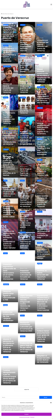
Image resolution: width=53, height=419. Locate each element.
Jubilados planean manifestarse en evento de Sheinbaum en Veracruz (9, 190)
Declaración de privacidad (24, 417)
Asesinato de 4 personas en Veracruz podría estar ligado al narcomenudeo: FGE (9, 293)
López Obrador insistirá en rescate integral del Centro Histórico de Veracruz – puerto (26, 302)
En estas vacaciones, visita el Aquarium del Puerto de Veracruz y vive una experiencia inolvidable (43, 146)
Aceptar (26, 414)
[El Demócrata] (26, 4)
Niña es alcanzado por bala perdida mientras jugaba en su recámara (43, 128)
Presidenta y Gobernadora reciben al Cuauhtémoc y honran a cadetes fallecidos (9, 54)
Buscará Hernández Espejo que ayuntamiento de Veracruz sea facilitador (43, 97)
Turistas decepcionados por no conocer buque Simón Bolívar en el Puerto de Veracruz (9, 376)
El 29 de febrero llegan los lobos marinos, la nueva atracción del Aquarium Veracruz (43, 271)
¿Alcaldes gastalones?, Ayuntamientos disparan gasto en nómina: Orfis (43, 170)
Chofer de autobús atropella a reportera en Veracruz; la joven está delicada (25, 241)
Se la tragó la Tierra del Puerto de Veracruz (25, 172)
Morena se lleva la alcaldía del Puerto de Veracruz (8, 88)
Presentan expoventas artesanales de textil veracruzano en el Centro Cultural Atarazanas (9, 271)
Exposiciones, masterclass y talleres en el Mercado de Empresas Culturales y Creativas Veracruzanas (43, 302)
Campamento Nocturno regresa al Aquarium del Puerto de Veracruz (9, 118)
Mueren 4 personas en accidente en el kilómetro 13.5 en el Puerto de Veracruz (8, 345)
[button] (51, 402)
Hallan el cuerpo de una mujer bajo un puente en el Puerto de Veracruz (26, 87)
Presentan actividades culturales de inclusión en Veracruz (25, 275)
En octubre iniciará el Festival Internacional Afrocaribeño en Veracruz (26, 201)
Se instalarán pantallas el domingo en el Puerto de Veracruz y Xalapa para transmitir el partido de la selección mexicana (9, 30)
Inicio (3, 13)
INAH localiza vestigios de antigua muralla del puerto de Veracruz (42, 201)
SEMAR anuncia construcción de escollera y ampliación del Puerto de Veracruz (43, 75)
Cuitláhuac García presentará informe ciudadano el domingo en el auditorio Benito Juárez (9, 209)
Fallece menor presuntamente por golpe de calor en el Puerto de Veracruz (43, 336)
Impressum (32, 417)
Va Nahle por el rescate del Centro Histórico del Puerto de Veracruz (42, 45)
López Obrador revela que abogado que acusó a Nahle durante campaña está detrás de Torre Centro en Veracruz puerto (26, 217)
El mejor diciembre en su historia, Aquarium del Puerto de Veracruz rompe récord (26, 137)
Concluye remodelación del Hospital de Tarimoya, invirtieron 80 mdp (43, 232)
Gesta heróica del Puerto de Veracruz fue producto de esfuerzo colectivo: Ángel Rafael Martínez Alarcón (26, 42)
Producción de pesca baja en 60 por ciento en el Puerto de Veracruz (26, 347)
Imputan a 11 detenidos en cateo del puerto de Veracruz (25, 108)
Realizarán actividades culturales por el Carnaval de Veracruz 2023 (26, 326)
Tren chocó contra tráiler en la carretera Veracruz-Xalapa (43, 254)
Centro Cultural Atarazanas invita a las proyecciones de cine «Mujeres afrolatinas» (8, 313)
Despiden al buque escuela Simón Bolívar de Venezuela (43, 359)
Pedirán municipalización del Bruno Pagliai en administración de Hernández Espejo (26, 64)
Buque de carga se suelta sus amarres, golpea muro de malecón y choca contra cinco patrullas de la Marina (9, 165)
